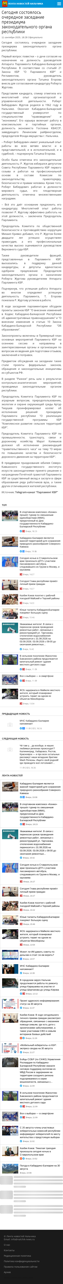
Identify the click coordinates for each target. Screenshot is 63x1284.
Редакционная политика (17, 1255)
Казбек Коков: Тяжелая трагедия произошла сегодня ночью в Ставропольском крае (38, 1151)
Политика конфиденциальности (21, 1261)
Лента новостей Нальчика (18, 1277)
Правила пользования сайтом (20, 1266)
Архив (7, 1272)
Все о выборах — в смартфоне (36, 676)
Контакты (9, 1250)
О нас (7, 1244)
